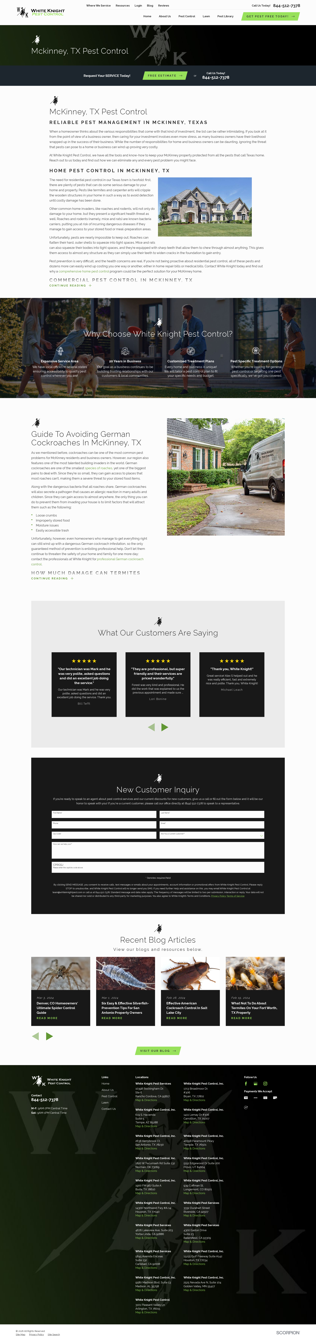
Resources (123, 5)
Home (105, 1083)
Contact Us (109, 1108)
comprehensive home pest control (84, 271)
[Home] (40, 12)
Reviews (163, 5)
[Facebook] (246, 1084)
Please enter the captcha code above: (68, 868)
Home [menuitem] (147, 16)
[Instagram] (265, 1084)
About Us (108, 1090)
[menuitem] (20, 1334)
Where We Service (98, 5)
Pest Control (109, 1096)
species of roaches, (99, 468)
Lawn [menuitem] (206, 16)
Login (138, 5)
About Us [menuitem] (165, 16)
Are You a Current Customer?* (173, 834)
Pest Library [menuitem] (225, 16)
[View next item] (165, 727)
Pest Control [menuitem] (186, 16)
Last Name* (165, 813)
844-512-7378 (286, 5)
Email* (163, 823)
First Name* (57, 813)
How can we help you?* (62, 844)
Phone (55, 823)
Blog (150, 5)
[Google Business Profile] (255, 1084)
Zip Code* (57, 834)
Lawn (105, 1102)
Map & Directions (146, 1100)
